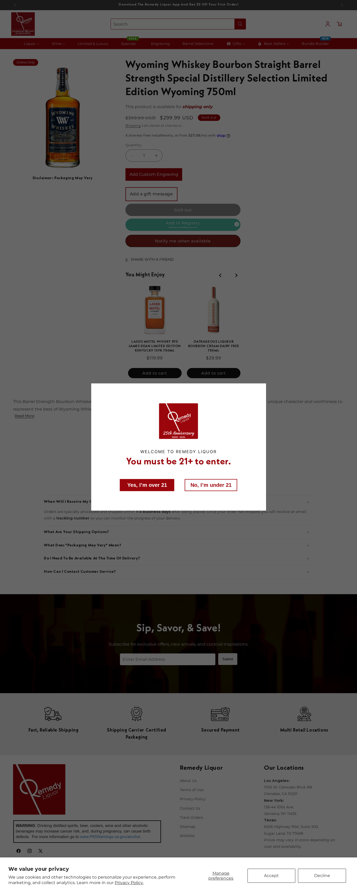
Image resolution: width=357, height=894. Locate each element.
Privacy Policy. (129, 882)
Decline (322, 875)
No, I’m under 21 (211, 485)
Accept (271, 875)
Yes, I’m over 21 (147, 485)
